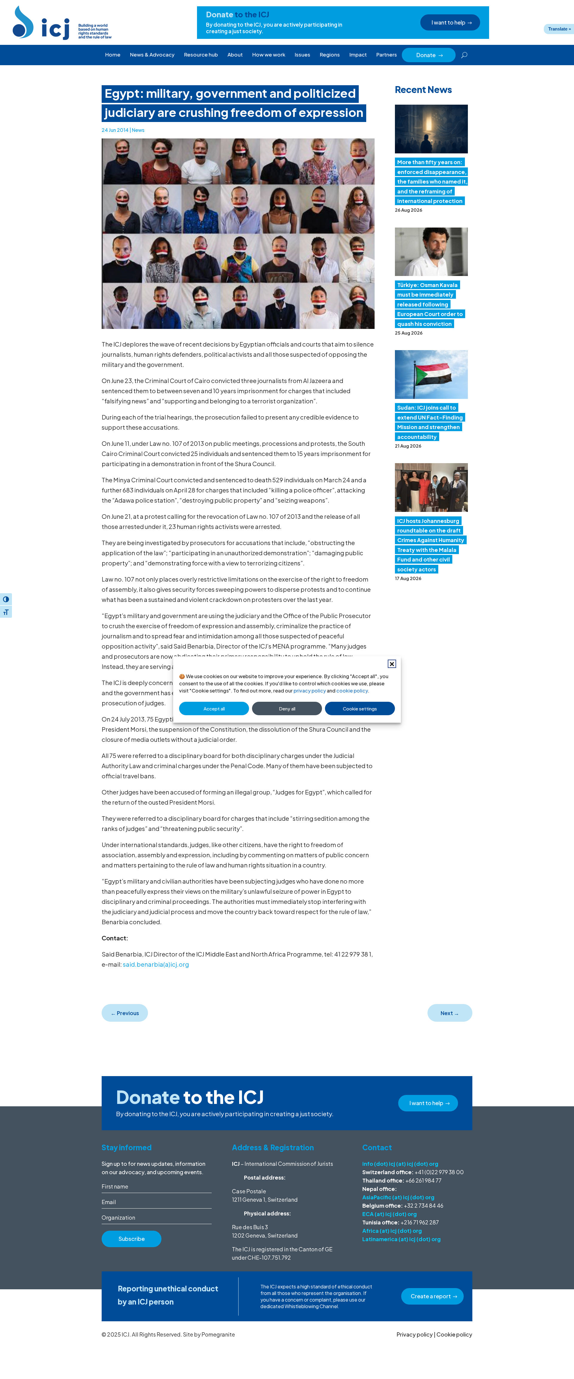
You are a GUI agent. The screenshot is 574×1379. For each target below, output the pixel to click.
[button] (392, 664)
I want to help (448, 22)
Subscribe (132, 1238)
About (235, 54)
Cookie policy (454, 1334)
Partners (386, 54)
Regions (330, 54)
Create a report (431, 1296)
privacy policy (310, 690)
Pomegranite (218, 1334)
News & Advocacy (152, 54)
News (138, 130)
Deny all (287, 708)
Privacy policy (415, 1334)
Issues (302, 54)
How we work (268, 54)
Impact (358, 54)
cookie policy (352, 690)
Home (112, 54)
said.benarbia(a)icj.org (156, 964)
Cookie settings (360, 708)
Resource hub (201, 54)
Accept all (214, 708)
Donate (429, 54)
